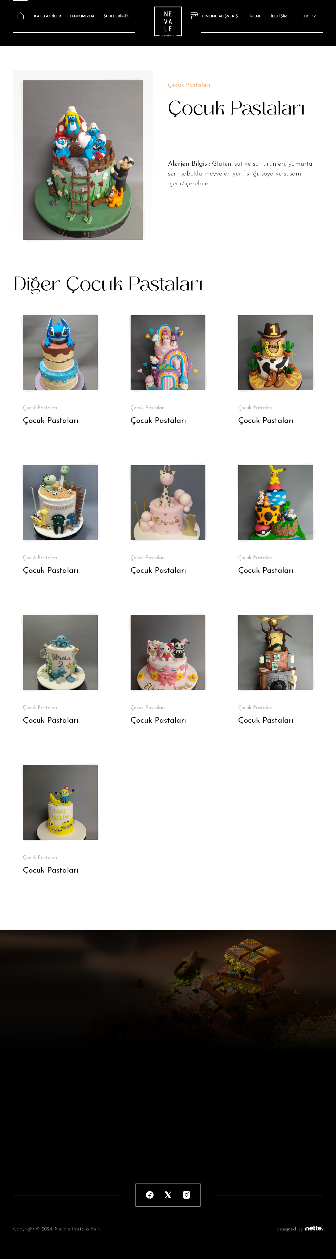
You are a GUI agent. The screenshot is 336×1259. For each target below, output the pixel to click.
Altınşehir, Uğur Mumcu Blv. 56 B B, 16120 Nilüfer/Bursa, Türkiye (280, 1139)
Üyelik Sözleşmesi (193, 1133)
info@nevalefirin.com (277, 1120)
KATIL (270, 1058)
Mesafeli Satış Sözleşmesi (202, 1120)
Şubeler (102, 1146)
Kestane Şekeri (30, 1146)
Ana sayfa (105, 1120)
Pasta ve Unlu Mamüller (41, 1120)
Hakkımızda (106, 1133)
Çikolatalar (25, 1133)
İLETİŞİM (279, 16)
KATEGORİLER (47, 16)
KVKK (180, 1146)
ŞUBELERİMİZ (116, 16)
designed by (290, 1229)
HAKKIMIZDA (82, 16)
